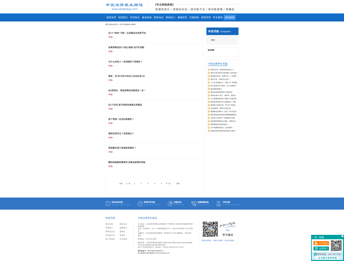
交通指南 (194, 17)
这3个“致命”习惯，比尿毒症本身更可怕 (127, 33)
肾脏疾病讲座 (206, 240)
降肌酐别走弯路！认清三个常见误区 (223, 111)
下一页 (168, 184)
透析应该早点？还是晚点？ (121, 133)
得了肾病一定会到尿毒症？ (121, 119)
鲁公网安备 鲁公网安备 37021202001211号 (154, 253)
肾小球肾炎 (110, 239)
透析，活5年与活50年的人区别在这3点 (126, 76)
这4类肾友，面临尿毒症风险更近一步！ (127, 90)
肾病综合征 (110, 231)
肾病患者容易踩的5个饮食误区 (221, 92)
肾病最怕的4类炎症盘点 (219, 124)
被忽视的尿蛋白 (216, 89)
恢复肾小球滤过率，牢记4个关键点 (223, 105)
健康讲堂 (182, 17)
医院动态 (159, 17)
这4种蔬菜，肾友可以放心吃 (221, 108)
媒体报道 (147, 17)
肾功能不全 (110, 235)
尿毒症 (122, 231)
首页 (121, 24)
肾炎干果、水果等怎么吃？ (220, 79)
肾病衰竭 (229, 17)
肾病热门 (170, 17)
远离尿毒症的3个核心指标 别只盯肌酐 (126, 47)
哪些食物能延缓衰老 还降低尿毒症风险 (126, 162)
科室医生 (135, 17)
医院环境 (206, 17)
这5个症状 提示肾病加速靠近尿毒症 (125, 105)
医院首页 (111, 17)
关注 (228, 230)
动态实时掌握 (229, 240)
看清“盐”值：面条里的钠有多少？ (222, 70)
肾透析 (122, 235)
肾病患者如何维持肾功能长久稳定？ (223, 131)
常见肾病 (218, 17)
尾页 (178, 184)
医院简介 (123, 17)
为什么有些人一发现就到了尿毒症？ (125, 62)
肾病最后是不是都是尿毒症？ (122, 148)
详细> (110, 37)
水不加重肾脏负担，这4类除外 (221, 128)
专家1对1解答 (218, 240)
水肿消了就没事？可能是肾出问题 (223, 118)
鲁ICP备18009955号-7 (156, 251)
